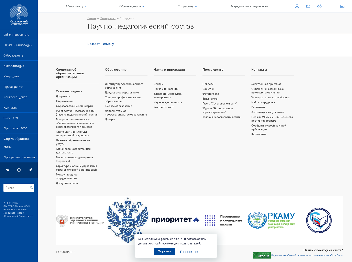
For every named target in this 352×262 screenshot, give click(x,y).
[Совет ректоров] (319, 220)
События (208, 88)
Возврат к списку (100, 44)
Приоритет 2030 (15, 129)
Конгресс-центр (15, 98)
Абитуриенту (74, 6)
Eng (342, 6)
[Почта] (308, 6)
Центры (110, 119)
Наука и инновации (17, 46)
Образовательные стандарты (74, 106)
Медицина (11, 77)
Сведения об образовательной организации (70, 73)
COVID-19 (10, 119)
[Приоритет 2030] (175, 220)
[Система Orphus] (262, 255)
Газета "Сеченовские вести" (219, 103)
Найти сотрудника (263, 102)
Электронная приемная (266, 83)
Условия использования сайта (221, 117)
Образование (13, 56)
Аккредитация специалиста (249, 6)
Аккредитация (13, 67)
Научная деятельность (168, 102)
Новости (207, 83)
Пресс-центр (13, 87)
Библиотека (210, 98)
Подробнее (189, 252)
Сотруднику (186, 6)
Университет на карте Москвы (270, 97)
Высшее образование (118, 106)
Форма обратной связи (16, 144)
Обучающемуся (130, 6)
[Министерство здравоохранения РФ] (80, 220)
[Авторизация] (297, 6)
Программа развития (19, 158)
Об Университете (16, 35)
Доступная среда (67, 183)
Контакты (10, 108)
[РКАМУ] (271, 220)
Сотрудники (127, 18)
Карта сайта (258, 134)
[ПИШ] (223, 220)
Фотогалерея (210, 93)
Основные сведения (69, 91)
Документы (63, 96)
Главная (91, 18)
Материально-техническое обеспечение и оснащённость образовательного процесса (75, 123)
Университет (108, 18)
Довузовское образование (122, 92)
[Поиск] (31, 188)
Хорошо (164, 251)
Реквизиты (258, 107)
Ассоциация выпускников (267, 112)
